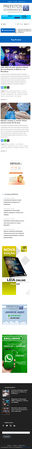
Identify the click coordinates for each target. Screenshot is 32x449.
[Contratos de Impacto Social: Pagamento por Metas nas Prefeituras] (6, 393)
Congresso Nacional (22, 92)
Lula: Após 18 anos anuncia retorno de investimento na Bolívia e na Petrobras (14, 69)
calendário (12, 144)
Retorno (3, 96)
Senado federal (9, 96)
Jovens (21, 146)
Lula (15, 94)
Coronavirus (4, 146)
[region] (16, 435)
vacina (26, 147)
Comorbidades (19, 144)
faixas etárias (11, 146)
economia (3, 94)
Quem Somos (21, 1)
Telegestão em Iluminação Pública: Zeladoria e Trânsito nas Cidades (13, 213)
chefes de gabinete (11, 92)
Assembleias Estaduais (15, 91)
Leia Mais (3, 99)
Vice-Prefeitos (17, 96)
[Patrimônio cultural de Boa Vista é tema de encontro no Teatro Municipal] (6, 411)
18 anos (7, 91)
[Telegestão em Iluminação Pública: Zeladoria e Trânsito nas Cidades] (6, 402)
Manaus (26, 146)
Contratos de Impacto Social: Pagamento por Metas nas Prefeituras (12, 202)
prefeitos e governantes (7, 147)
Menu (4, 24)
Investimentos (10, 94)
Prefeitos (25, 94)
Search (26, 24)
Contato (15, 1)
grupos (17, 146)
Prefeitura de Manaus (19, 147)
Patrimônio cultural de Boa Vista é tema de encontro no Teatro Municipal (14, 223)
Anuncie (10, 1)
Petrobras (19, 94)
